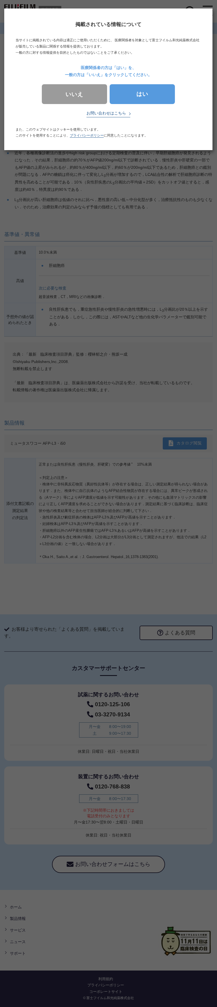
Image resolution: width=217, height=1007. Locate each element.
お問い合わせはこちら (106, 113)
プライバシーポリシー (87, 135)
